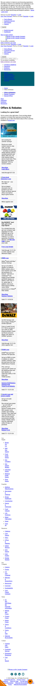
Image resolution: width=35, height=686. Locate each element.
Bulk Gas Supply (7, 450)
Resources (7, 69)
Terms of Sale (14, 681)
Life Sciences (7, 514)
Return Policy (7, 621)
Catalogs (7, 531)
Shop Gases (7, 480)
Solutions (7, 68)
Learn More (5, 169)
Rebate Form (6, 430)
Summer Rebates (7, 296)
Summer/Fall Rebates (8, 383)
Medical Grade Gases (7, 475)
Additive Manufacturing (9, 488)
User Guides (7, 554)
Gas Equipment (8, 74)
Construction (8, 501)
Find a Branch (8, 19)
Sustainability (9, 588)
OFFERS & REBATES (10, 65)
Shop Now (5, 167)
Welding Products (9, 76)
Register (13, 15)
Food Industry (7, 510)
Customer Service (9, 21)
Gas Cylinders (8, 460)
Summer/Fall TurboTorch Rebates (8, 385)
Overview (8, 586)
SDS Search (7, 22)
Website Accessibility (9, 637)
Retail (6, 521)
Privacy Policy (7, 617)
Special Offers (8, 96)
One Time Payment (6, 16)
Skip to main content (7, 35)
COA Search (7, 534)
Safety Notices (7, 546)
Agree (32, 10)
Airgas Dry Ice (7, 444)
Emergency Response (8, 654)
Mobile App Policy (7, 612)
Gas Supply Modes (7, 465)
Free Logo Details (7, 247)
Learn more (4, 12)
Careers (6, 24)
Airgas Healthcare (8, 497)
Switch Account (8, 30)
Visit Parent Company (7, 592)
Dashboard (7, 32)
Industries (7, 66)
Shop (2, 99)
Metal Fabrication (8, 518)
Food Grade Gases (7, 455)
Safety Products (9, 77)
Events (7, 569)
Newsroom (8, 583)
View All (6, 80)
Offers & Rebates (9, 92)
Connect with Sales (7, 645)
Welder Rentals (7, 559)
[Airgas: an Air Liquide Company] (15, 36)
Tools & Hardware (9, 79)
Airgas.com (11, 120)
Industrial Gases (7, 470)
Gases (6, 72)
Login (19, 15)
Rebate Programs (9, 94)
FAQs (6, 538)
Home (6, 88)
